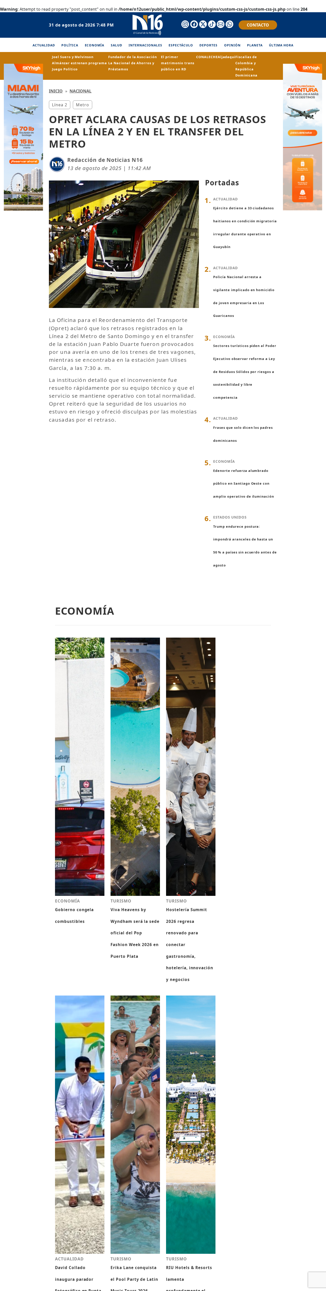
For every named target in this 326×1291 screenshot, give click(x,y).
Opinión (232, 45)
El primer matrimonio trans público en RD (177, 63)
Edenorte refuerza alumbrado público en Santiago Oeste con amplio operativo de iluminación (243, 483)
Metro (82, 105)
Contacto (258, 25)
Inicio (56, 91)
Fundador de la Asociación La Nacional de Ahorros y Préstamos (132, 63)
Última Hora (281, 45)
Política (69, 45)
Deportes (208, 45)
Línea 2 (59, 105)
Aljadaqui (227, 57)
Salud (116, 45)
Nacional (80, 91)
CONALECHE (207, 57)
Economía (94, 45)
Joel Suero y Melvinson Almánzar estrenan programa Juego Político (79, 63)
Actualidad (44, 45)
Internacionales (145, 45)
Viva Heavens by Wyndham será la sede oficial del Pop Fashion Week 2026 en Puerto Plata (135, 933)
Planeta (255, 45)
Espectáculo (181, 45)
